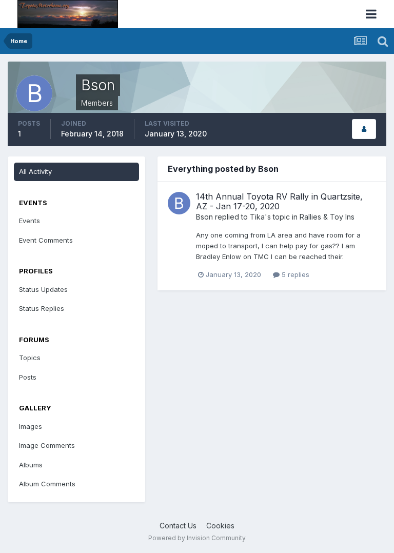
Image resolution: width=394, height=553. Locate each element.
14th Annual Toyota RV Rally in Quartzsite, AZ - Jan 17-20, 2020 (279, 201)
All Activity (35, 171)
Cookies (220, 525)
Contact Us (178, 525)
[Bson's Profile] (364, 129)
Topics (30, 357)
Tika (257, 216)
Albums (31, 465)
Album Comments (47, 484)
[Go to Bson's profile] (179, 203)
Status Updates (43, 289)
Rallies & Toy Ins (327, 216)
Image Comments (47, 445)
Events (29, 220)
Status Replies (41, 308)
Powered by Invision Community (197, 538)
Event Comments (46, 240)
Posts (27, 377)
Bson (204, 216)
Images (30, 426)
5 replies (294, 274)
